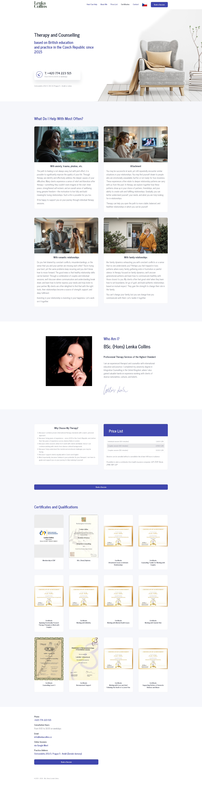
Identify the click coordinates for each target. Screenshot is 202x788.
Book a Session (159, 4)
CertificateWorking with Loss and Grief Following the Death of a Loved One (118, 685)
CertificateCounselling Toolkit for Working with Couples (153, 562)
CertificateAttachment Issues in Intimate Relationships (118, 562)
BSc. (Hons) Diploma (83, 560)
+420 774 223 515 (59, 73)
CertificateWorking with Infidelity (83, 621)
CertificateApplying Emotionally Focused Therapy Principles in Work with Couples (49, 623)
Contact (136, 4)
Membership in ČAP (49, 560)
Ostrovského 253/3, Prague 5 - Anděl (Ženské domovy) (58, 753)
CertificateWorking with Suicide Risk (153, 621)
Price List (114, 4)
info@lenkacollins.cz (43, 737)
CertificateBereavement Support (83, 684)
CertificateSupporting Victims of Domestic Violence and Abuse (153, 685)
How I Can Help (92, 4)
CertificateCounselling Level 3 (49, 684)
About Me (103, 4)
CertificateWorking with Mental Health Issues (118, 621)
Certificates (125, 4)
